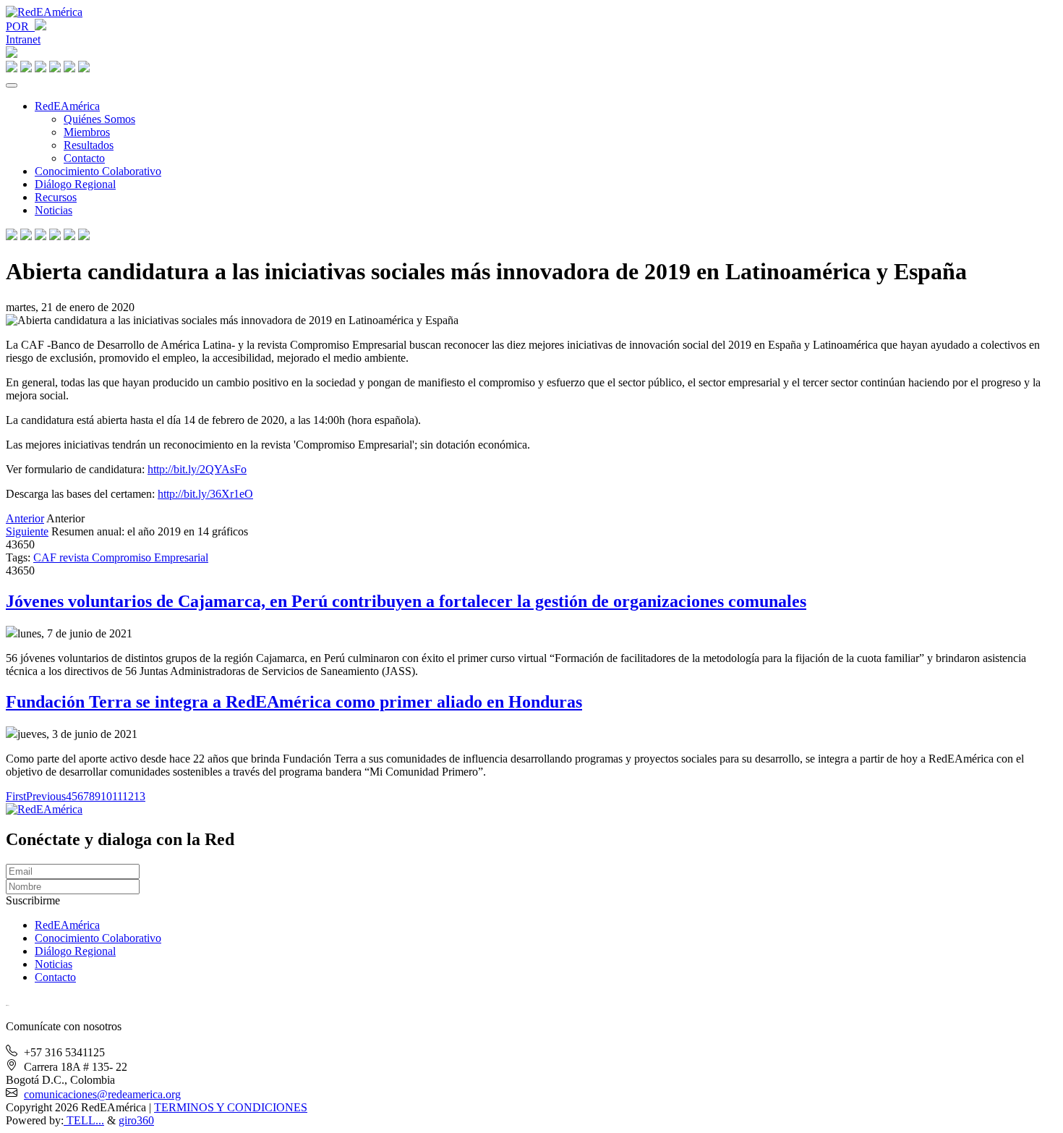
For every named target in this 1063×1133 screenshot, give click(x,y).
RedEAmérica (67, 106)
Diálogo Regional (75, 184)
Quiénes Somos (99, 119)
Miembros (87, 132)
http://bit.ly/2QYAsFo (197, 469)
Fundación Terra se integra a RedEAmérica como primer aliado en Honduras (294, 701)
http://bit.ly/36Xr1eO (205, 494)
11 (117, 796)
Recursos (56, 197)
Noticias (53, 210)
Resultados (89, 145)
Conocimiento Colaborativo (98, 171)
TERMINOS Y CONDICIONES (230, 1107)
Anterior (25, 518)
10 (106, 796)
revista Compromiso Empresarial (133, 557)
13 (139, 796)
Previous (46, 796)
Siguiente (27, 531)
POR (20, 26)
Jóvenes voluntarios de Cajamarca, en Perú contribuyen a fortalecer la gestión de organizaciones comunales (406, 601)
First (16, 796)
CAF (46, 557)
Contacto (84, 158)
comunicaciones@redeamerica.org (102, 1094)
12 (128, 796)
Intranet (23, 39)
